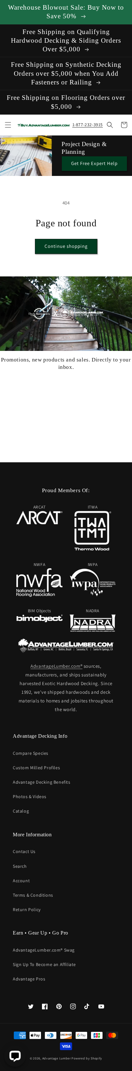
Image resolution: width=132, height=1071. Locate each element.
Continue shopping (66, 246)
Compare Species (30, 753)
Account (21, 881)
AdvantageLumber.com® (56, 666)
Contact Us (24, 851)
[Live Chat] (15, 1056)
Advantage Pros (29, 979)
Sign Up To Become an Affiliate (44, 964)
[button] (8, 125)
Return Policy (27, 909)
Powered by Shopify (86, 1058)
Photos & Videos (29, 796)
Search (20, 866)
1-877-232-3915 (87, 124)
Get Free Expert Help (94, 163)
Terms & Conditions (33, 895)
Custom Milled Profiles (36, 768)
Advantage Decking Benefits (41, 782)
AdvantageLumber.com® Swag (44, 950)
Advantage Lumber (56, 1058)
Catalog (21, 811)
